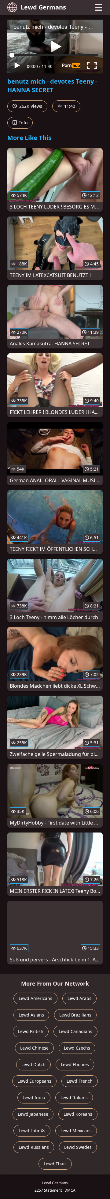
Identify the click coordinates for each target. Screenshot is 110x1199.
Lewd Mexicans (76, 1130)
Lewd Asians (31, 1015)
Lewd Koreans (78, 1114)
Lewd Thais (55, 1164)
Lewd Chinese (34, 1048)
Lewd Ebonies (75, 1064)
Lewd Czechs (77, 1048)
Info (23, 123)
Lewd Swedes (78, 1147)
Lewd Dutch (33, 1064)
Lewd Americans (35, 998)
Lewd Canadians (75, 1031)
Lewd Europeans (34, 1081)
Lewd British (30, 1031)
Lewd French (80, 1081)
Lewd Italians (74, 1097)
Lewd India (34, 1097)
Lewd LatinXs (32, 1130)
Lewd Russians (34, 1147)
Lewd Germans (43, 7)
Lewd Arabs (79, 998)
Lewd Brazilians (75, 1015)
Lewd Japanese (33, 1114)
